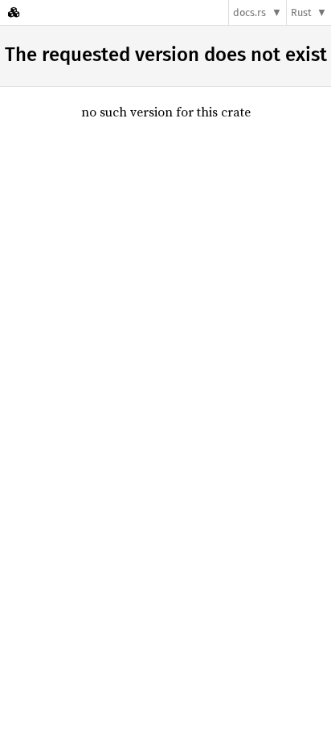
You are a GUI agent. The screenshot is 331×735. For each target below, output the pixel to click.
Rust (301, 12)
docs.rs (249, 12)
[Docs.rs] (13, 12)
